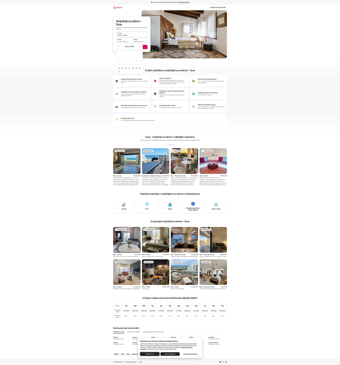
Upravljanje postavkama (190, 354)
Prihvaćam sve (150, 354)
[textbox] (124, 41)
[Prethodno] (166, 144)
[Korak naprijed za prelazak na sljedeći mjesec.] (139, 46)
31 (119, 72)
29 (136, 68)
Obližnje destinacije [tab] (118, 332)
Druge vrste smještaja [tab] (133, 332)
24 (119, 68)
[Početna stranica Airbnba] (117, 7)
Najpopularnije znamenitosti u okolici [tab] (153, 332)
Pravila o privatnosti (131, 362)
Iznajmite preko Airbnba (218, 7)
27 (129, 68)
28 (133, 68)
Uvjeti (140, 362)
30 (140, 68)
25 (122, 68)
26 (126, 68)
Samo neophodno (170, 354)
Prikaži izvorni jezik (183, 2)
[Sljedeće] (173, 144)
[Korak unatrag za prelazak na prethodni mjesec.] (119, 46)
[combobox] (132, 35)
